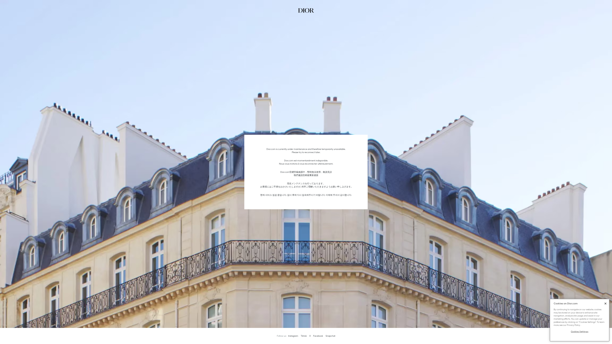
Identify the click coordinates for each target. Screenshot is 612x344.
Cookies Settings (579, 331)
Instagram (293, 336)
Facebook (318, 336)
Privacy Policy (573, 325)
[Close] (605, 303)
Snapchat (330, 336)
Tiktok (304, 336)
